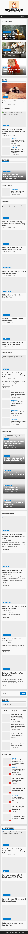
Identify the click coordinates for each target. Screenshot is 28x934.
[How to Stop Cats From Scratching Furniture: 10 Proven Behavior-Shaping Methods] (14, 119)
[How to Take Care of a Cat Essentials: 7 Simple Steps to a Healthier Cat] (14, 333)
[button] (1, 16)
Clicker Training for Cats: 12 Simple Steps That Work (6, 192)
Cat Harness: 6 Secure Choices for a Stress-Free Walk (12, 320)
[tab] (4, 711)
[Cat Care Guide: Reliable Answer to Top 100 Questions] (14, 91)
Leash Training (7, 171)
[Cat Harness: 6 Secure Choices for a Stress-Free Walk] (14, 309)
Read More (6, 388)
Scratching (6, 125)
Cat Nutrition (6, 315)
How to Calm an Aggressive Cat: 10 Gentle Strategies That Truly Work (6, 142)
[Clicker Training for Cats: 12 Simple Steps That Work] (14, 285)
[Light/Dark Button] (22, 16)
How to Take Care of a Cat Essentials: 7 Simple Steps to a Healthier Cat (6, 151)
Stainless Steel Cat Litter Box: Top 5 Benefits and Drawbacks (13, 53)
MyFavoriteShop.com (14, 9)
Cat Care (5, 96)
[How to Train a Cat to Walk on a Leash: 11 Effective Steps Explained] (14, 261)
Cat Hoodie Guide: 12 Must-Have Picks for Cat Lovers (12, 35)
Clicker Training (14, 189)
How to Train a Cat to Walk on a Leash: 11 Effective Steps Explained (13, 175)
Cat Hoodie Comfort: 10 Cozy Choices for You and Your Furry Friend (13, 70)
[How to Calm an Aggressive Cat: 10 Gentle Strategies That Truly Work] (14, 238)
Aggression (13, 138)
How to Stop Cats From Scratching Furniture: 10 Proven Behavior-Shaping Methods (13, 131)
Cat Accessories (7, 32)
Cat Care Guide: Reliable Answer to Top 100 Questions (13, 102)
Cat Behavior (14, 147)
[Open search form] (25, 16)
